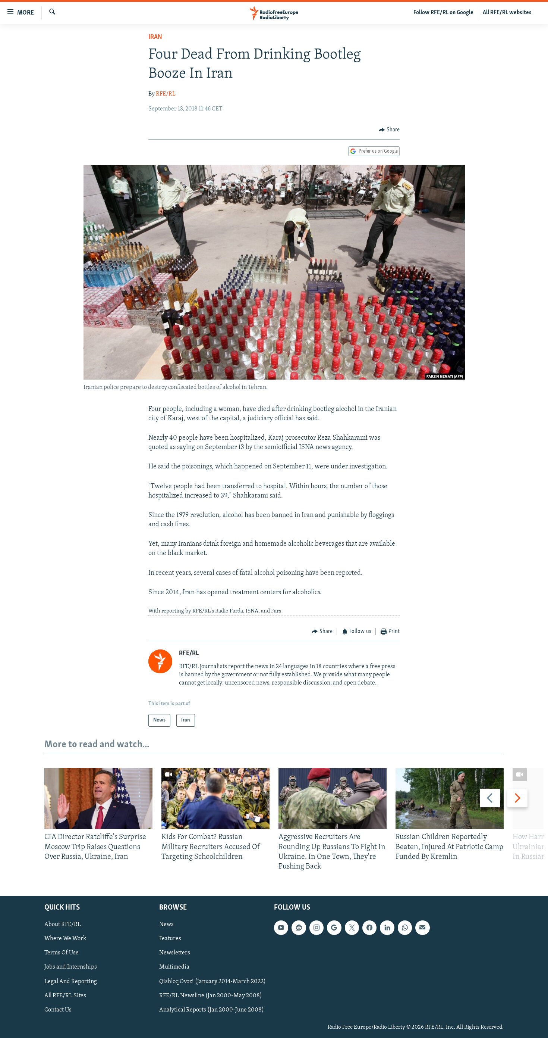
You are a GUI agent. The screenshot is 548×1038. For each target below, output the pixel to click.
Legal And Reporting (70, 982)
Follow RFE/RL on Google (443, 13)
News (166, 925)
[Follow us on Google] (334, 928)
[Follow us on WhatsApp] (405, 928)
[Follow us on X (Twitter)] (352, 928)
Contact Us (58, 1010)
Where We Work (65, 939)
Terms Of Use (61, 953)
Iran (155, 37)
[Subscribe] (422, 928)
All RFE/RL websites (507, 13)
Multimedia (174, 967)
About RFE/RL (62, 925)
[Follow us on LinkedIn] (387, 928)
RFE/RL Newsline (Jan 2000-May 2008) (210, 996)
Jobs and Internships (70, 967)
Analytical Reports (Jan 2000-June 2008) (211, 1010)
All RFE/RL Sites (65, 996)
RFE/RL (166, 94)
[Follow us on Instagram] (316, 928)
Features (170, 939)
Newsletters (174, 953)
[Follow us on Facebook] (369, 928)
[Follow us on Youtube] (281, 928)
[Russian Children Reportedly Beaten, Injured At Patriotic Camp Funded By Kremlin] (450, 798)
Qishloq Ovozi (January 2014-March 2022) (212, 982)
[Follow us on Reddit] (299, 928)
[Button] (389, 130)
